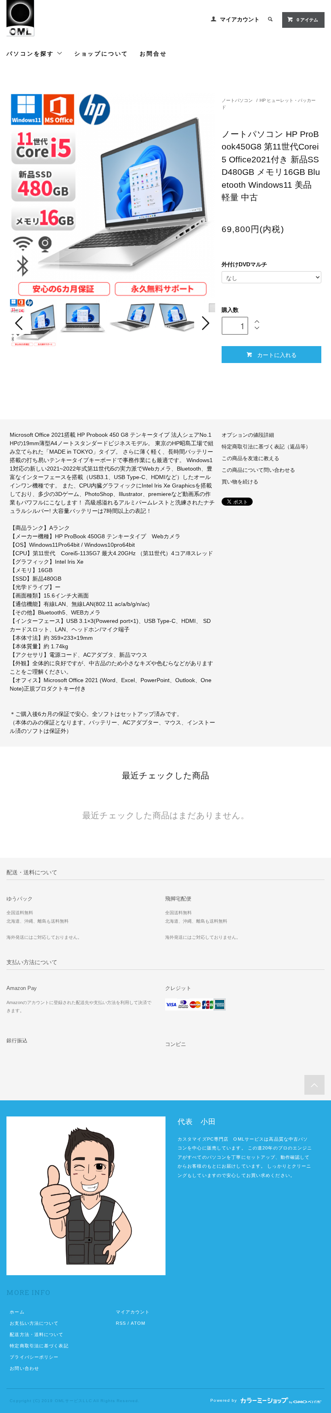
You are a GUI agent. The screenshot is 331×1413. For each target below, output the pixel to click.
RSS (121, 1323)
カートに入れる (277, 355)
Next (204, 323)
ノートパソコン (237, 100)
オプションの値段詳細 (248, 435)
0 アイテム (307, 19)
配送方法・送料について (36, 1334)
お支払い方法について (34, 1323)
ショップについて (101, 53)
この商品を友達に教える (250, 458)
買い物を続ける (240, 482)
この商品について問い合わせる (258, 470)
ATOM (138, 1323)
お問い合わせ (24, 1368)
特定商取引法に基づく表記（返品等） (266, 447)
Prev (20, 323)
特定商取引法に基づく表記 (39, 1345)
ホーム (17, 1311)
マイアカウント (240, 19)
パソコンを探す (31, 53)
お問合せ (153, 53)
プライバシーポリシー (34, 1357)
